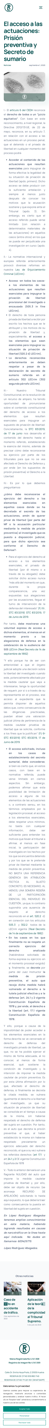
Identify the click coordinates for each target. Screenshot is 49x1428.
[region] (24, 1405)
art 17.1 (38, 1154)
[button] (6, 1304)
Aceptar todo (24, 1409)
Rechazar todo (24, 1422)
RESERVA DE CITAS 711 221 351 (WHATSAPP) (24, 1380)
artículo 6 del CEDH (21, 110)
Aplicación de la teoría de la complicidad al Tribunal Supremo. (36, 1310)
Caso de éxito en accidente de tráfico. (11, 1305)
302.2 (24, 924)
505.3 (12, 924)
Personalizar (24, 1415)
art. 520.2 (35, 916)
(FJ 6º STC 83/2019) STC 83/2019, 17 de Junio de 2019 (24, 738)
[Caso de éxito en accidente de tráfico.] (12, 1288)
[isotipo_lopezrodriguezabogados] (9, 3)
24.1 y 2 (12, 1159)
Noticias (7, 65)
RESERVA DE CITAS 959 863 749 (24, 1376)
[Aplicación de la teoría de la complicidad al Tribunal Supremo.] (36, 1288)
